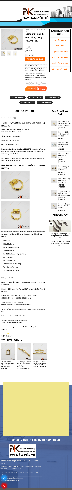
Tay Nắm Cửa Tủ (8, 251)
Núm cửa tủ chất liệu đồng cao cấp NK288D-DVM (7, 364)
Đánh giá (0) (12, 118)
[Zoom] (4, 48)
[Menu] (2, 14)
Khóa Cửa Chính (8, 244)
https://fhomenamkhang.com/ (17, 320)
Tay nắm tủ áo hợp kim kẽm (35, 73)
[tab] (3, 118)
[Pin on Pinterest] (40, 83)
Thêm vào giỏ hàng (35, 59)
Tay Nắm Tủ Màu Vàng (34, 77)
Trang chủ (29, 30)
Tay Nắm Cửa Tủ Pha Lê (11, 270)
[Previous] (4, 39)
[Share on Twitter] (33, 83)
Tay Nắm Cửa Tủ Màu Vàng (37, 70)
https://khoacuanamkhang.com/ (12, 322)
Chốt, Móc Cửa (8, 257)
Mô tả (3, 118)
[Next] (19, 39)
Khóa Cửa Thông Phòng (11, 247)
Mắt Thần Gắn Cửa (9, 260)
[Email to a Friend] (37, 83)
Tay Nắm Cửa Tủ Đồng (10, 267)
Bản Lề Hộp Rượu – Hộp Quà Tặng (14, 254)
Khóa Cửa (6, 241)
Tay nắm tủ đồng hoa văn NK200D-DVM (39, 364)
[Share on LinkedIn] (44, 83)
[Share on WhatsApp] (27, 83)
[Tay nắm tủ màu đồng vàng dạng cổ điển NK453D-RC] (24, 351)
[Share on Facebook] (30, 83)
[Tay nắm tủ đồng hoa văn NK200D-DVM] (40, 351)
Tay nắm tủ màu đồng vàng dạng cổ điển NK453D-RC (23, 364)
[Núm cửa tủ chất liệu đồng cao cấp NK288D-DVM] (8, 351)
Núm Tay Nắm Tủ (35, 69)
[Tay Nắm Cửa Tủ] (36, 14)
